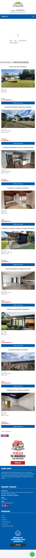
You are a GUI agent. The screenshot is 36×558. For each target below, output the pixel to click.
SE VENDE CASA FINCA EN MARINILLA (18, 66)
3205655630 (19, 10)
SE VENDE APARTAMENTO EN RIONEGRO (18, 350)
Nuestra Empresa (6, 522)
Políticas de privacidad (7, 526)
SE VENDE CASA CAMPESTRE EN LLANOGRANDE (18, 309)
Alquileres (4, 519)
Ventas (4, 517)
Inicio (3, 515)
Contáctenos (5, 524)
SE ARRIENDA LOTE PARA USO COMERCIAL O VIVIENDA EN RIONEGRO (18, 228)
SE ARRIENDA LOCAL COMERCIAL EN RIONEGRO (18, 390)
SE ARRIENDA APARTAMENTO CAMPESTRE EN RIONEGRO (18, 107)
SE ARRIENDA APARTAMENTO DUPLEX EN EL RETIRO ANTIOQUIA (18, 147)
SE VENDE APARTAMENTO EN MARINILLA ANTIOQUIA (18, 269)
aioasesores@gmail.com (7, 503)
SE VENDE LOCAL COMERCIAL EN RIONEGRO (18, 188)
